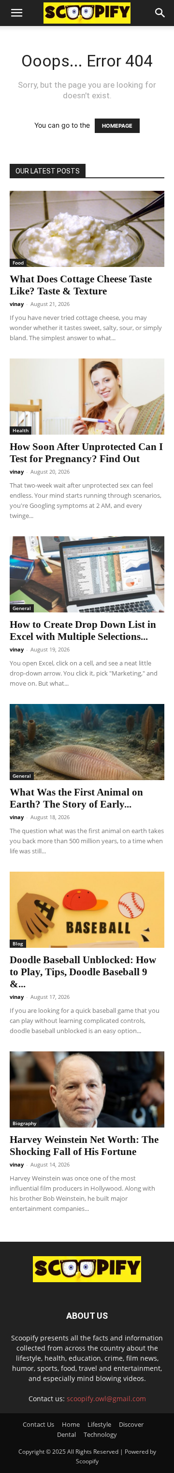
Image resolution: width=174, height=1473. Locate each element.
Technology (100, 1434)
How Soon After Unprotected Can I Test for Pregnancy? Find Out (86, 452)
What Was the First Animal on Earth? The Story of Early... (76, 798)
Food (18, 262)
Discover (131, 1424)
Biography (24, 1123)
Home (71, 1424)
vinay (17, 303)
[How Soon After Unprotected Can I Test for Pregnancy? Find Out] (87, 396)
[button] (16, 13)
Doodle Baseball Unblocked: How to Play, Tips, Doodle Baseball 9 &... (83, 972)
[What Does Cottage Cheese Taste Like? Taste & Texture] (87, 229)
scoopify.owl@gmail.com (106, 1398)
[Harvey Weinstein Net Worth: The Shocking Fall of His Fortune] (87, 1089)
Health (21, 430)
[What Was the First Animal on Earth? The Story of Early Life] (87, 742)
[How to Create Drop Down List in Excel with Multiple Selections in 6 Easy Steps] (87, 574)
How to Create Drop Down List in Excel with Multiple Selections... (83, 630)
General (22, 608)
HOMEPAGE (117, 125)
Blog (18, 943)
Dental (66, 1434)
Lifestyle (99, 1424)
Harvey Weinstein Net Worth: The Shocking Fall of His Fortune (84, 1145)
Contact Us (38, 1424)
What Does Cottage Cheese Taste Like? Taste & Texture (81, 285)
